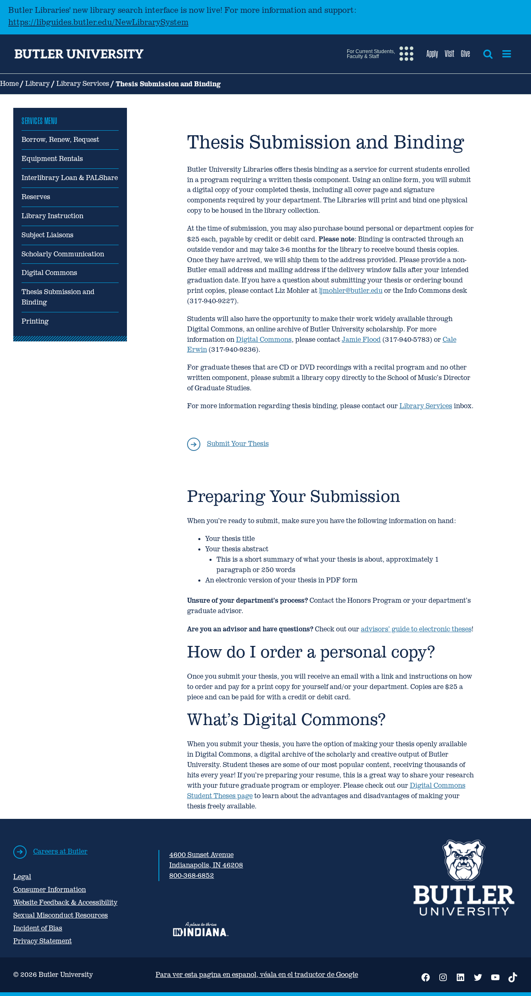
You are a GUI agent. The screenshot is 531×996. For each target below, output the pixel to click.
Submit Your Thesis (238, 443)
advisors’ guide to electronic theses (416, 629)
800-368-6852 (191, 875)
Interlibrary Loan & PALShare (70, 177)
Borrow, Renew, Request (60, 139)
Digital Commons (49, 272)
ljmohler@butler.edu (350, 290)
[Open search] (487, 54)
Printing (35, 321)
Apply (432, 53)
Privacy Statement (42, 941)
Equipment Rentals (52, 158)
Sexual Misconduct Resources (60, 915)
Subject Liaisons (47, 235)
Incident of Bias (37, 928)
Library (37, 83)
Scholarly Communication (63, 254)
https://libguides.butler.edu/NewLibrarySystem (98, 22)
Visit (449, 53)
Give (465, 53)
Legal (22, 876)
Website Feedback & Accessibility (65, 902)
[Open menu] (506, 54)
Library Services (82, 83)
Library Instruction (52, 216)
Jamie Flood (361, 339)
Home (9, 83)
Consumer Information (49, 889)
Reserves (36, 196)
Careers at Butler (60, 851)
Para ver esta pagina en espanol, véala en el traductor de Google (257, 974)
